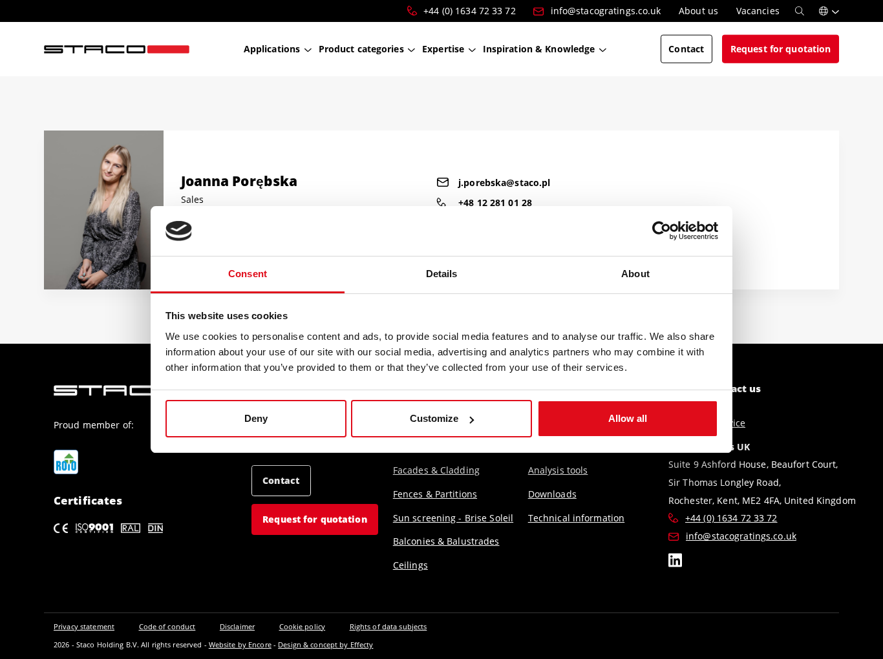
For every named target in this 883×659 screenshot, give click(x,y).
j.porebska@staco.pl (504, 182)
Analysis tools (558, 470)
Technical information (576, 518)
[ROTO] (66, 462)
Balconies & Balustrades (446, 541)
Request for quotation (314, 519)
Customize (434, 418)
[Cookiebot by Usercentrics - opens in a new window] (661, 231)
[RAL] (130, 528)
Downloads (552, 494)
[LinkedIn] (675, 562)
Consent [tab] (247, 273)
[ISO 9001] (95, 528)
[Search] (800, 11)
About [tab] (635, 273)
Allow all (627, 418)
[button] (829, 11)
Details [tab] (442, 273)
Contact (280, 480)
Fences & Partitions (435, 494)
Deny (256, 418)
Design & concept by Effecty (325, 644)
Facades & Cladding (436, 470)
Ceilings (410, 565)
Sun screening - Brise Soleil (453, 518)
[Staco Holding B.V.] (116, 48)
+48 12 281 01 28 (495, 202)
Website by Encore (240, 644)
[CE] (61, 528)
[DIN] (155, 528)
